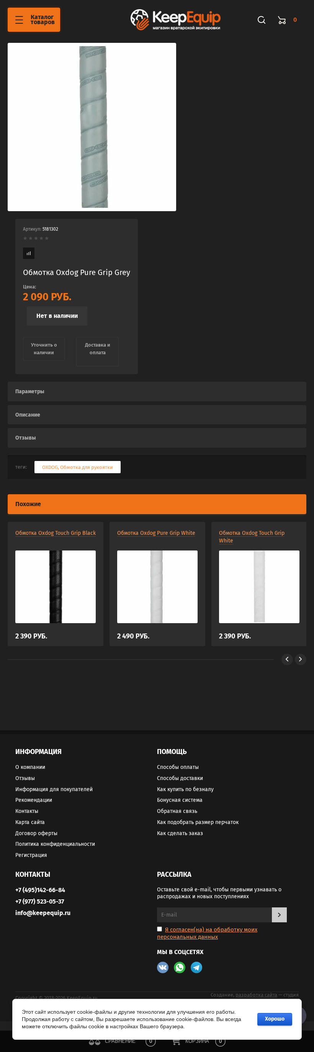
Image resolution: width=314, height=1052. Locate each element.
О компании (30, 767)
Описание (27, 415)
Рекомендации (33, 800)
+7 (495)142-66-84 (40, 890)
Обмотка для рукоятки (86, 467)
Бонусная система (180, 800)
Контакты (26, 811)
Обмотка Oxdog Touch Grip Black (55, 533)
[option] (92, 127)
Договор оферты (36, 833)
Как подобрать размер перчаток (198, 822)
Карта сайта (30, 822)
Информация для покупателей (54, 789)
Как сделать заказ (180, 833)
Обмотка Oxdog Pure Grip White (156, 533)
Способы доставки (180, 778)
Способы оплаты (178, 767)
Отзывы (25, 778)
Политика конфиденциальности (55, 844)
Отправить (279, 914)
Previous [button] (287, 659)
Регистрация (31, 855)
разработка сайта (256, 995)
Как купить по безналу (185, 789)
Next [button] (300, 659)
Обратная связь (177, 811)
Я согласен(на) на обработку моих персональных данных (207, 933)
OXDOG (50, 467)
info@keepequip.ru (42, 913)
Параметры (29, 391)
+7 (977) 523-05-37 (39, 901)
